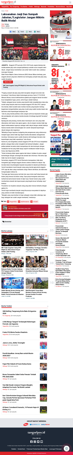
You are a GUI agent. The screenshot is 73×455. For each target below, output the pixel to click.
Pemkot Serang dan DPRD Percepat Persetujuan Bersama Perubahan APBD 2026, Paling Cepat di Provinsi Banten (64, 202)
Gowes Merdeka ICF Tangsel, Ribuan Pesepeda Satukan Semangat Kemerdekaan (62, 241)
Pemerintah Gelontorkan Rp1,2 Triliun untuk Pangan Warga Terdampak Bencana (62, 229)
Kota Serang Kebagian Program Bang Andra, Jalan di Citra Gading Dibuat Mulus (63, 281)
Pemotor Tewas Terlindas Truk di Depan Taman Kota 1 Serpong (63, 262)
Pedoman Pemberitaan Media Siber (37, 449)
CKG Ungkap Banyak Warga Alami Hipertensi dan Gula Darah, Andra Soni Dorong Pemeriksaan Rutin (63, 189)
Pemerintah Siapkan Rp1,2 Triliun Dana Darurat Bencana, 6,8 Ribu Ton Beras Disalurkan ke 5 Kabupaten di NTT (63, 216)
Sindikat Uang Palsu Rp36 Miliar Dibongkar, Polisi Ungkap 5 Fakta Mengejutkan (63, 271)
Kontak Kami (21, 449)
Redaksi (13, 449)
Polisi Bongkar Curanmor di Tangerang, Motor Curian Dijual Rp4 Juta (63, 252)
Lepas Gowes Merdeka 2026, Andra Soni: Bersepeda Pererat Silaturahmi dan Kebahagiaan (63, 177)
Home (2, 11)
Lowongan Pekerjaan (55, 449)
